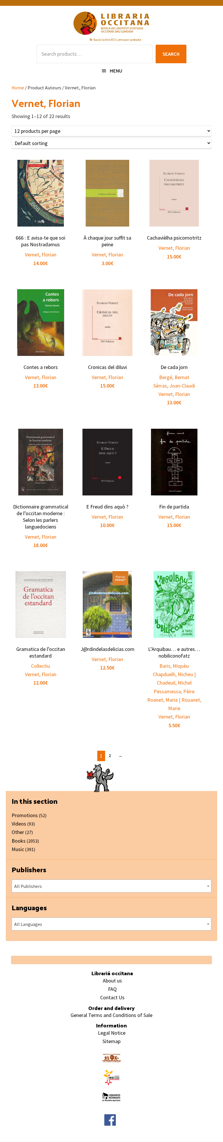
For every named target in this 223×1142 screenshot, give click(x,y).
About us (112, 980)
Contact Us (112, 997)
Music (18, 849)
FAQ (112, 989)
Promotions (25, 815)
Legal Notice (111, 1032)
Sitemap (111, 1041)
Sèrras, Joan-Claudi (174, 385)
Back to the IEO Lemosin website (117, 39)
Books (19, 840)
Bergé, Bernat (174, 377)
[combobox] (111, 886)
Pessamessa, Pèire (174, 691)
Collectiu (40, 666)
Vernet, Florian (40, 254)
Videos (19, 823)
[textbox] (111, 886)
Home (18, 88)
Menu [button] (116, 70)
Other (18, 832)
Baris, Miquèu (174, 666)
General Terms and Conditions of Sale (111, 1015)
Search (171, 54)
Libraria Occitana (111, 23)
